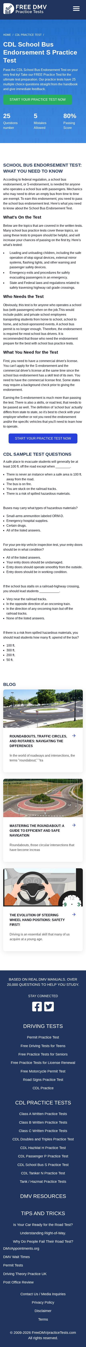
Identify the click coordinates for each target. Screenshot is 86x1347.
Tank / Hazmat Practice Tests (43, 1182)
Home (7, 34)
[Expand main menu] (76, 9)
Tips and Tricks (43, 1213)
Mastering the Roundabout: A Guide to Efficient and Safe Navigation (43, 820)
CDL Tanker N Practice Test (43, 1173)
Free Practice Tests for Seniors (43, 1054)
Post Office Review (18, 1282)
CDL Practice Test (28, 34)
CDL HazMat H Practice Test (43, 1148)
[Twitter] (49, 1010)
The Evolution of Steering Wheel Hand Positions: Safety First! (43, 909)
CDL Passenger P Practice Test (43, 1156)
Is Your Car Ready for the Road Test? (43, 1225)
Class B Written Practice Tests (43, 1122)
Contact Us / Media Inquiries (43, 1294)
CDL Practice (43, 1088)
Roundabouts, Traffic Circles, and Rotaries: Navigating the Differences (43, 730)
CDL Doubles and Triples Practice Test (43, 1139)
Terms (43, 1319)
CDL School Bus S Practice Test (43, 1165)
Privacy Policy (43, 1302)
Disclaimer (43, 1311)
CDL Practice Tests (43, 1102)
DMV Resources (43, 1196)
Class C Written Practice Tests (43, 1131)
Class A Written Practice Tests (43, 1114)
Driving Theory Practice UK (25, 1274)
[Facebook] (37, 1010)
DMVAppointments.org (21, 1249)
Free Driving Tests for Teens (43, 1046)
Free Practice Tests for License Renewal (43, 1063)
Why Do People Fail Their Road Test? (43, 1242)
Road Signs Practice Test (43, 1080)
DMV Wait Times (16, 1257)
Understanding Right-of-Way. (43, 1233)
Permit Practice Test (43, 1037)
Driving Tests (43, 1026)
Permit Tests (13, 1265)
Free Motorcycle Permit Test (43, 1071)
